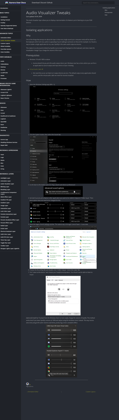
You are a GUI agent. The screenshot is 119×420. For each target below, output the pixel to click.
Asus (2, 110)
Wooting (3, 130)
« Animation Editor (32, 392)
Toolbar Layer (5, 245)
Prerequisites (108, 12)
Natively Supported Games (9, 25)
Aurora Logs (4, 139)
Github (49, 2)
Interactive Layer (6, 208)
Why (106, 10)
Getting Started (5, 20)
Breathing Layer (5, 189)
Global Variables (5, 46)
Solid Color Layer (6, 234)
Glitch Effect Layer (6, 197)
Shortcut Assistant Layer (8, 231)
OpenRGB (3, 122)
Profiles (3, 23)
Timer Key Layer (5, 240)
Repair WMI (4, 145)
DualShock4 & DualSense (8, 116)
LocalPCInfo (4, 73)
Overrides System (6, 49)
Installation (4, 17)
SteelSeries (4, 127)
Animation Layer (6, 181)
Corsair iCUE (4, 92)
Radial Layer (4, 225)
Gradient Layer (5, 202)
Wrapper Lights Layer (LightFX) (10, 248)
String (2, 169)
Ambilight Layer (5, 178)
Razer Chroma (5, 98)
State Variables (5, 52)
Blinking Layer (5, 186)
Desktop (3, 67)
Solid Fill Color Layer (7, 237)
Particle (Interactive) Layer (9, 214)
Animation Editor (6, 37)
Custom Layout (5, 43)
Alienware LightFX (6, 89)
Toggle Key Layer (6, 243)
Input (2, 154)
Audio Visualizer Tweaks (8, 40)
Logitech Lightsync (6, 95)
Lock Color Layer (6, 211)
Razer (2, 124)
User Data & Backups (7, 28)
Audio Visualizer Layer (7, 184)
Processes (4, 78)
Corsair (3, 113)
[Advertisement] (61, 406)
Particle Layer (5, 217)
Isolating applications (109, 8)
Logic (2, 157)
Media (2, 75)
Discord (43, 2)
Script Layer (4, 228)
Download (36, 2)
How (106, 15)
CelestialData (4, 64)
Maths (2, 160)
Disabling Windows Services (9, 142)
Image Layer (4, 205)
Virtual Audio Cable (35, 69)
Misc (2, 163)
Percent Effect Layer (7, 223)
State (2, 166)
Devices (3, 70)
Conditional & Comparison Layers (9, 193)
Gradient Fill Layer (6, 200)
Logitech (3, 119)
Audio (2, 61)
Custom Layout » (91, 392)
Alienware (4, 107)
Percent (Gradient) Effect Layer (10, 220)
